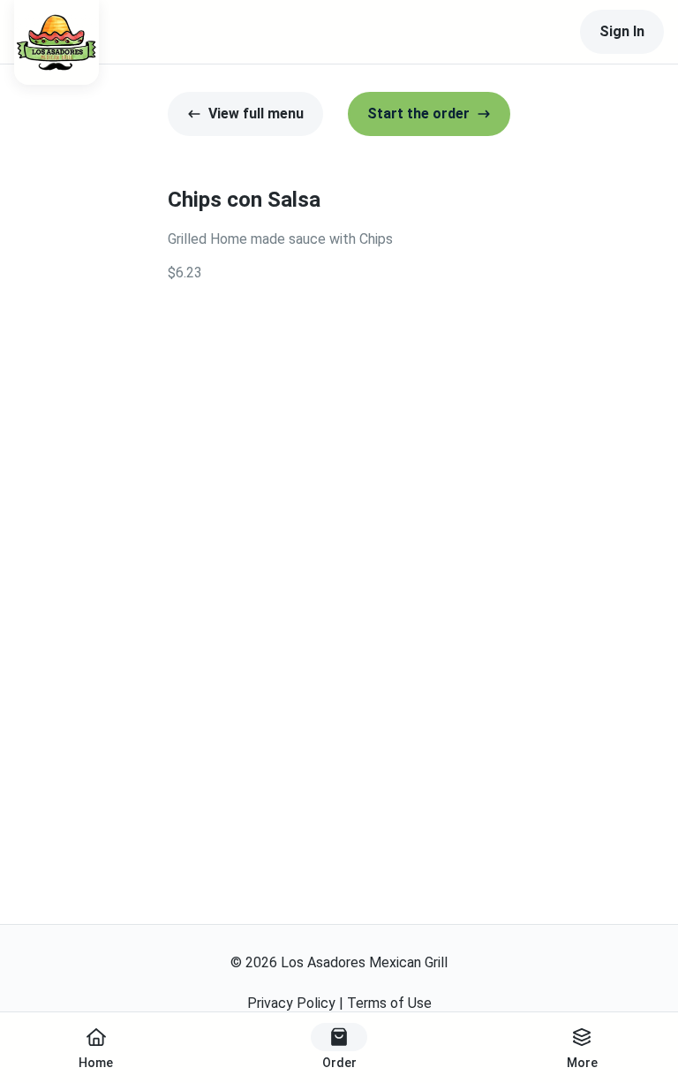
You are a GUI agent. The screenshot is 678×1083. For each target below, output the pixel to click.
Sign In (621, 31)
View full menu (256, 113)
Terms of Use (389, 1003)
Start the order (418, 113)
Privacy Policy (291, 1003)
